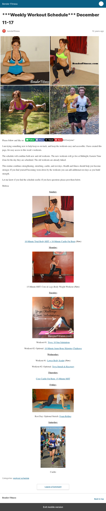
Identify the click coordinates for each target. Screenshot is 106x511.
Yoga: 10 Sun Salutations (59, 342)
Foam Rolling (65, 416)
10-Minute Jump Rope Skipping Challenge (63, 348)
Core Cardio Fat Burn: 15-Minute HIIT (53, 378)
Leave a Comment (53, 487)
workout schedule (21, 478)
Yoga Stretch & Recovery (63, 366)
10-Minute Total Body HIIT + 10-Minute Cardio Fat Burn (50, 241)
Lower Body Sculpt (55, 360)
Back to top (99, 499)
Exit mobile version (53, 507)
